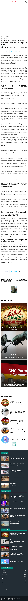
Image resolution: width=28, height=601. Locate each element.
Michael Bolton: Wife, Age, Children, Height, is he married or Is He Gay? (17, 496)
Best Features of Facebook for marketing (21, 280)
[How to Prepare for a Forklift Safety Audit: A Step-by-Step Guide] (5, 430)
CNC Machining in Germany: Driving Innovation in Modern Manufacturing (14, 385)
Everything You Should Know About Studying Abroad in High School (6, 280)
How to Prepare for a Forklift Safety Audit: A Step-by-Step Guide (17, 431)
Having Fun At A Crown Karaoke (17, 477)
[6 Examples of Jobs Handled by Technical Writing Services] (5, 465)
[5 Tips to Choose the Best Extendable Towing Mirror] (5, 472)
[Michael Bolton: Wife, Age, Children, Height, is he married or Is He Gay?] (5, 496)
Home (2, 36)
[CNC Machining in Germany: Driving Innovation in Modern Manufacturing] (14, 373)
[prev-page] (2, 390)
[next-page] (4, 390)
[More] (19, 51)
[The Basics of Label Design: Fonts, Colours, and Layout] (14, 317)
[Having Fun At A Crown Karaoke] (5, 478)
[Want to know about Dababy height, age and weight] (5, 510)
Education (13, 354)
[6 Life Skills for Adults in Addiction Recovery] (5, 485)
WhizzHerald (7, 597)
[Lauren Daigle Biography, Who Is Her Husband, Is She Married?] (5, 503)
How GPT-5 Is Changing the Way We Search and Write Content (18, 440)
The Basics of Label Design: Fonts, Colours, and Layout (14, 328)
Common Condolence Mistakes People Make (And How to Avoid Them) (14, 356)
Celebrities (7, 36)
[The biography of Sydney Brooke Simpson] (5, 516)
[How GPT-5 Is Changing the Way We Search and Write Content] (5, 440)
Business (14, 326)
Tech (11, 438)
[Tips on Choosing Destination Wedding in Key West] (5, 523)
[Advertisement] (14, 19)
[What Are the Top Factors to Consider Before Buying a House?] (5, 458)
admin (6, 47)
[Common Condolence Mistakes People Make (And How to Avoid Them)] (14, 345)
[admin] (2, 47)
